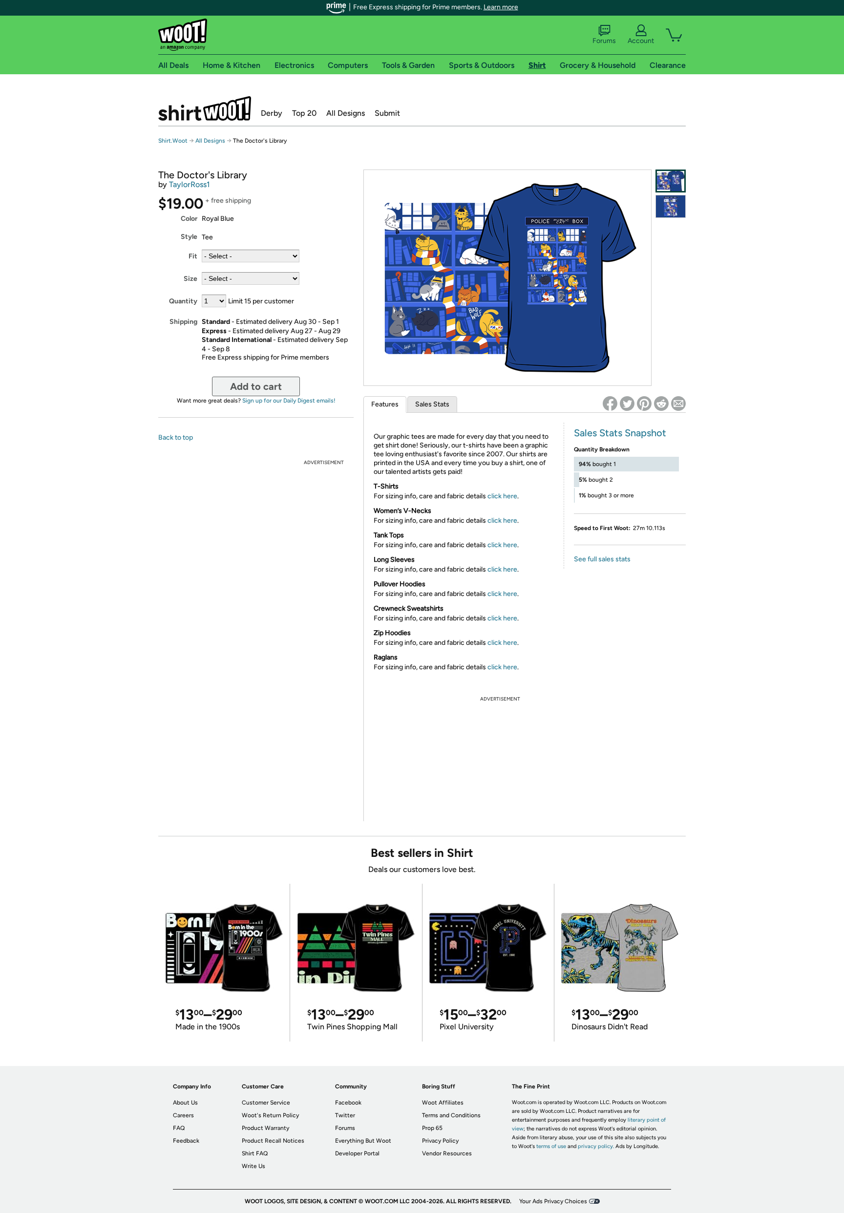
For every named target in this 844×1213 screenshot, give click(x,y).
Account (641, 41)
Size (190, 279)
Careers (183, 1115)
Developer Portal (357, 1153)
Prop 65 (432, 1128)
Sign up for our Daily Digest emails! (289, 400)
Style (189, 237)
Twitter (345, 1115)
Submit (387, 113)
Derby (271, 113)
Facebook (348, 1102)
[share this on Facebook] (610, 403)
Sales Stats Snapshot (620, 433)
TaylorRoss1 (189, 184)
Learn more (501, 7)
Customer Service (266, 1102)
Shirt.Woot (204, 108)
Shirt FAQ (255, 1153)
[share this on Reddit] (661, 403)
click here (502, 496)
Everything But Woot (363, 1140)
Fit (193, 256)
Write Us (253, 1166)
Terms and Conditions (451, 1115)
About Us (185, 1102)
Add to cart (256, 386)
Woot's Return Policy (270, 1115)
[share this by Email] (678, 403)
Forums (604, 41)
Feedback (186, 1140)
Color (189, 218)
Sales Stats (432, 404)
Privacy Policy (440, 1140)
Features (385, 404)
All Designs (345, 113)
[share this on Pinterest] (644, 403)
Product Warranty (265, 1128)
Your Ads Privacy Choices (553, 1201)
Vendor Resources (447, 1153)
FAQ (179, 1128)
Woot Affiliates (443, 1102)
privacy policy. (596, 1146)
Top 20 (304, 113)
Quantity (183, 301)
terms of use (551, 1146)
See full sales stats (602, 559)
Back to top (175, 437)
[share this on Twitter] (627, 403)
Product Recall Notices (273, 1140)
